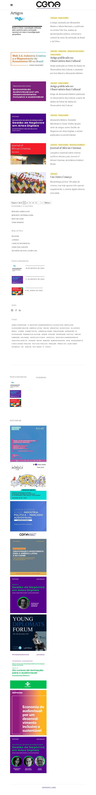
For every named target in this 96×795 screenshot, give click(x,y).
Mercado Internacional (23, 215)
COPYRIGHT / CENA (49, 787)
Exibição (51, 334)
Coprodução (69, 331)
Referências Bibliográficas (24, 250)
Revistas (15, 236)
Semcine (28, 347)
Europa (44, 334)
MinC (68, 340)
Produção (52, 343)
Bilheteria (75, 328)
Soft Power (37, 347)
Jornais (15, 240)
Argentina (54, 328)
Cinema (21, 331)
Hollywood (25, 337)
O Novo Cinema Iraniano (21, 343)
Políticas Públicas (40, 343)
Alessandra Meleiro (20, 328)
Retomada (16, 347)
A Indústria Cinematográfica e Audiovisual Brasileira (51, 325)
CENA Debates (18, 222)
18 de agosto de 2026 (35, 268)
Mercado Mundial (58, 340)
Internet (32, 340)
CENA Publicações (20, 247)
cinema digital (31, 331)
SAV (22, 347)
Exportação (61, 334)
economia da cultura (31, 334)
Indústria (50, 337)
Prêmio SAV (62, 343)
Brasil (14, 331)
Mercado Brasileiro (21, 211)
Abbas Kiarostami (19, 325)
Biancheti (55, 792)
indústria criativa (19, 340)
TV (43, 347)
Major (39, 340)
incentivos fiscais (37, 337)
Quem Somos (72, 343)
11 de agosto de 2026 (35, 279)
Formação (16, 337)
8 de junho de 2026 (34, 290)
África (48, 347)
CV (76, 331)
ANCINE (46, 328)
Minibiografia (77, 340)
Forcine (78, 334)
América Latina (36, 328)
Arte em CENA (18, 219)
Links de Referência (21, 243)
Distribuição (17, 334)
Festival (70, 334)
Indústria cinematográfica (67, 337)
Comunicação (58, 331)
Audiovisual (65, 328)
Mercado (46, 340)
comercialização (45, 331)
